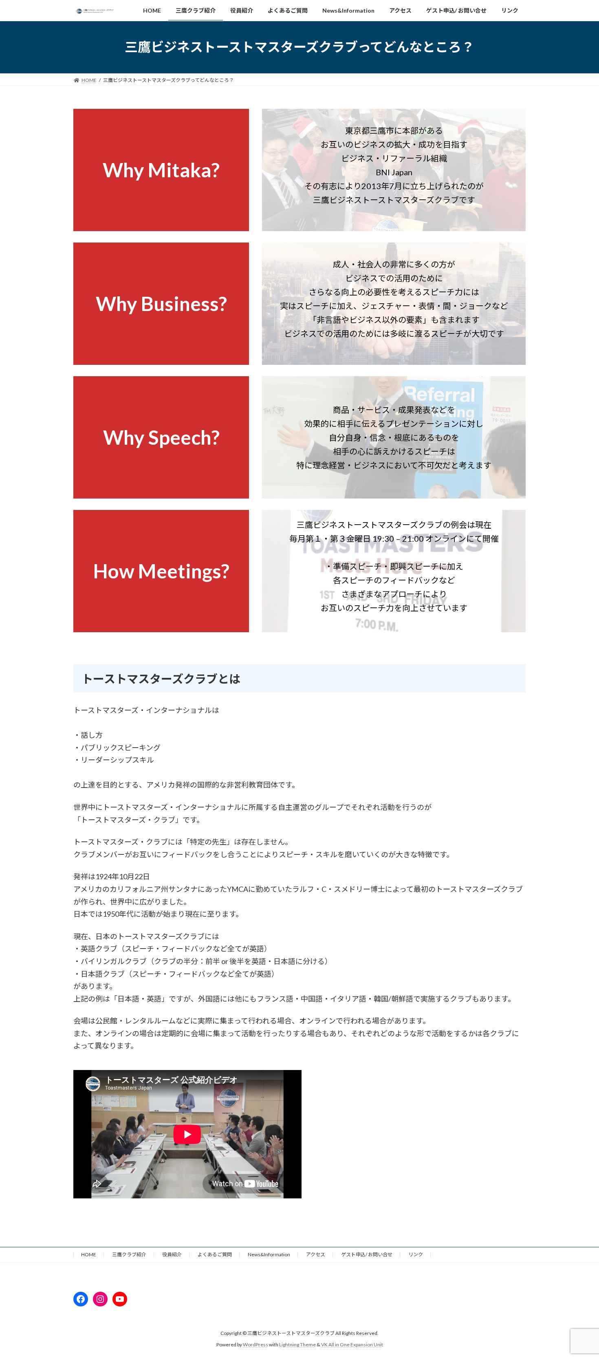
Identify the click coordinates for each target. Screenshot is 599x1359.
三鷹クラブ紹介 (129, 1254)
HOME (88, 1254)
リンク (415, 1254)
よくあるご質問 (215, 1254)
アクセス (315, 1254)
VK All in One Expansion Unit (352, 1345)
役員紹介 (172, 1254)
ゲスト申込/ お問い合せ (366, 1254)
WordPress (255, 1345)
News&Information (269, 1254)
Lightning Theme (297, 1345)
